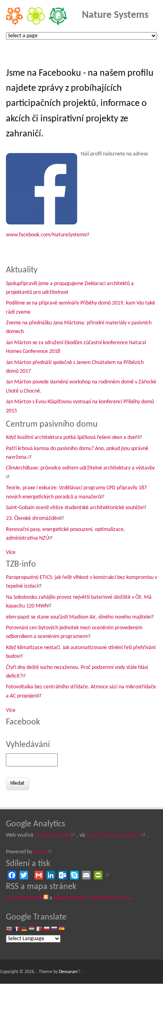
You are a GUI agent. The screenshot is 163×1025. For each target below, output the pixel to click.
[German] (24, 929)
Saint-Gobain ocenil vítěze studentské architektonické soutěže (74, 508)
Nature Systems (115, 15)
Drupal (40, 852)
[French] (16, 929)
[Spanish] (62, 929)
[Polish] (47, 929)
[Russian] (54, 929)
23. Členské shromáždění (33, 518)
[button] (42, 190)
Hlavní (24, 898)
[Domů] (36, 24)
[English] (9, 929)
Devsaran (68, 971)
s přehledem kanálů (91, 898)
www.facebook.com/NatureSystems (46, 235)
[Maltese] (39, 929)
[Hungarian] (31, 929)
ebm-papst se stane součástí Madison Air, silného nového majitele (78, 617)
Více (10, 553)
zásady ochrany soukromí (114, 835)
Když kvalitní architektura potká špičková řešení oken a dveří (72, 438)
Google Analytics (52, 835)
